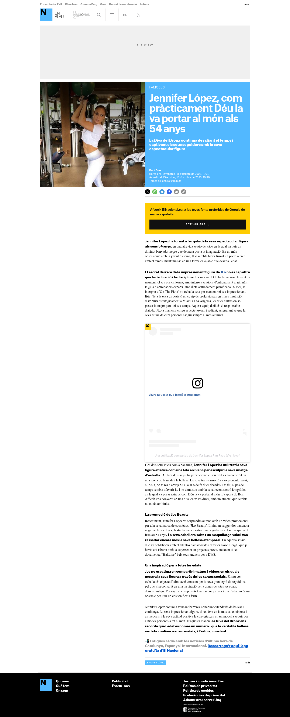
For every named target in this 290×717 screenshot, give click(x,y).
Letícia (144, 4)
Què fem (62, 686)
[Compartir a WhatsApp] (154, 191)
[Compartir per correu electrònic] (176, 191)
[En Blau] (46, 15)
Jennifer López (155, 663)
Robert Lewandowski (123, 4)
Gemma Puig (88, 4)
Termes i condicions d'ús (203, 681)
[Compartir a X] (147, 191)
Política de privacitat (200, 686)
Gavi (103, 4)
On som (62, 690)
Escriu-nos (121, 686)
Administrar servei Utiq (202, 700)
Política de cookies (198, 690)
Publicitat (120, 681)
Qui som (62, 681)
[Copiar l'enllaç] (183, 191)
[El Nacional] (46, 685)
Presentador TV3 (51, 4)
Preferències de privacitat (204, 695)
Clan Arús (71, 4)
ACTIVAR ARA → (198, 224)
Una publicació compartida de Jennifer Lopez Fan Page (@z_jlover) (198, 455)
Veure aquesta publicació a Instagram (174, 394)
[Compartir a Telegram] (162, 191)
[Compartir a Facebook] (169, 191)
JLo (223, 272)
